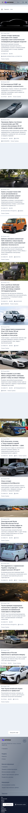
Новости (4, 756)
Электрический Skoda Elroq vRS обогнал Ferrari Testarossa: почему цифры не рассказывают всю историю (11, 524)
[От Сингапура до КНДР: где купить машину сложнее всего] (14, 71)
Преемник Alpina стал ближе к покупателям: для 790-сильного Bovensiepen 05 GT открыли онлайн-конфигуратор (12, 125)
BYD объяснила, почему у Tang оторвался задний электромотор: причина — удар (12, 443)
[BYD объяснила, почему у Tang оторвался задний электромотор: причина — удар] (14, 428)
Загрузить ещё (14, 732)
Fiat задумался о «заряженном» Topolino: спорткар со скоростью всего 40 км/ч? (12, 568)
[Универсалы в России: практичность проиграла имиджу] (14, 639)
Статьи (4, 759)
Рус (18, 2)
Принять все (9, 804)
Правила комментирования (9, 769)
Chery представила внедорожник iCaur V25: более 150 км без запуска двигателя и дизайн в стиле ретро (13, 332)
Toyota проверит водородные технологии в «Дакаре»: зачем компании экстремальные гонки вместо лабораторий (12, 609)
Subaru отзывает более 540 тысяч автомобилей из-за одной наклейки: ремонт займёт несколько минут (11, 195)
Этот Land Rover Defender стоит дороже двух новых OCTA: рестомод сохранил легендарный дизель (10, 288)
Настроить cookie (21, 804)
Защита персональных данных (10, 774)
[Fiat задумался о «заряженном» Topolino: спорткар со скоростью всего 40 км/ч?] (14, 552)
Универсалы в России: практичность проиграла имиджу (13, 653)
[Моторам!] (2, 9)
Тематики (6, 9)
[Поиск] (23, 2)
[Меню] (2, 2)
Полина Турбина (5, 59)
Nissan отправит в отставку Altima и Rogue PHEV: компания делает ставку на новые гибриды (13, 376)
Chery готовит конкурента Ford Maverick (10, 482)
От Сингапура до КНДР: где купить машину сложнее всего (12, 85)
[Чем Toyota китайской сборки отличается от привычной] (14, 675)
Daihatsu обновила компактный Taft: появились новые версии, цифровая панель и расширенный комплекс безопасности (13, 242)
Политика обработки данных (3, 810)
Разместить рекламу (7, 777)
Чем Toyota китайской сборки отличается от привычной (11, 689)
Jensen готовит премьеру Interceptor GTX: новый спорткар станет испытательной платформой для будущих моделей (13, 39)
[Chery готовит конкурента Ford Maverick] (14, 467)
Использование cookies (8, 772)
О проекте (4, 748)
